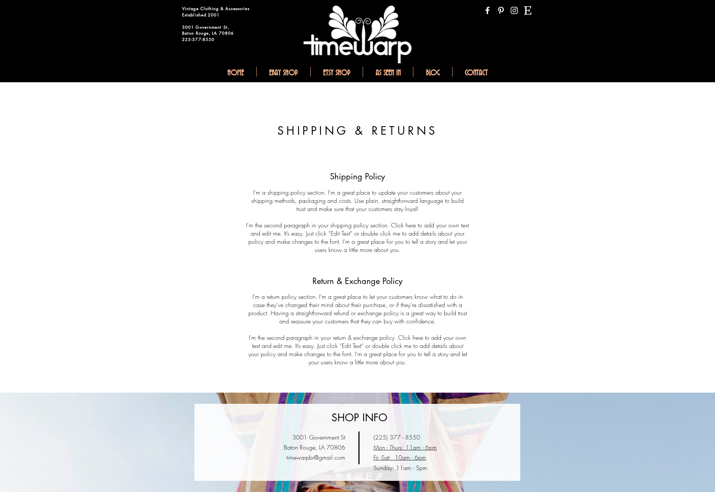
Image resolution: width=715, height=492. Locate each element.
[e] (369, 476)
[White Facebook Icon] (487, 10)
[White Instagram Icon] (514, 10)
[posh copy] (379, 476)
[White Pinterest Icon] (501, 10)
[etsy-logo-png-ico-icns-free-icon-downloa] (528, 10)
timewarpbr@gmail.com (315, 457)
